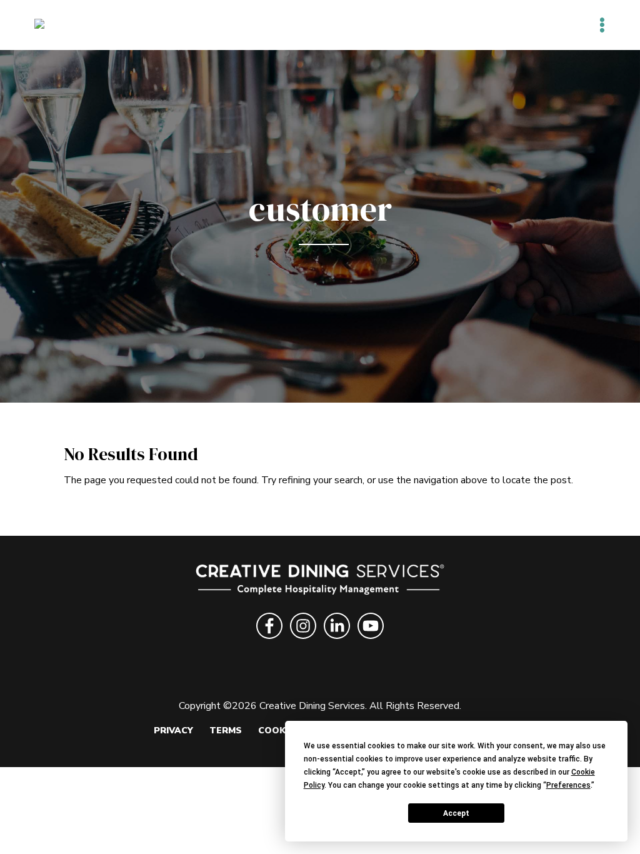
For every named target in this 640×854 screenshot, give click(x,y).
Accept (456, 813)
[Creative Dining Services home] (320, 582)
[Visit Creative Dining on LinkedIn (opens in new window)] (336, 641)
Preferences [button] (568, 785)
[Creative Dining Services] (52, 24)
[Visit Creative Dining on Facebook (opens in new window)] (269, 641)
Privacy (173, 730)
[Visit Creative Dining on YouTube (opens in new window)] (370, 641)
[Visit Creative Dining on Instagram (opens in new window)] (303, 641)
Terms (225, 730)
